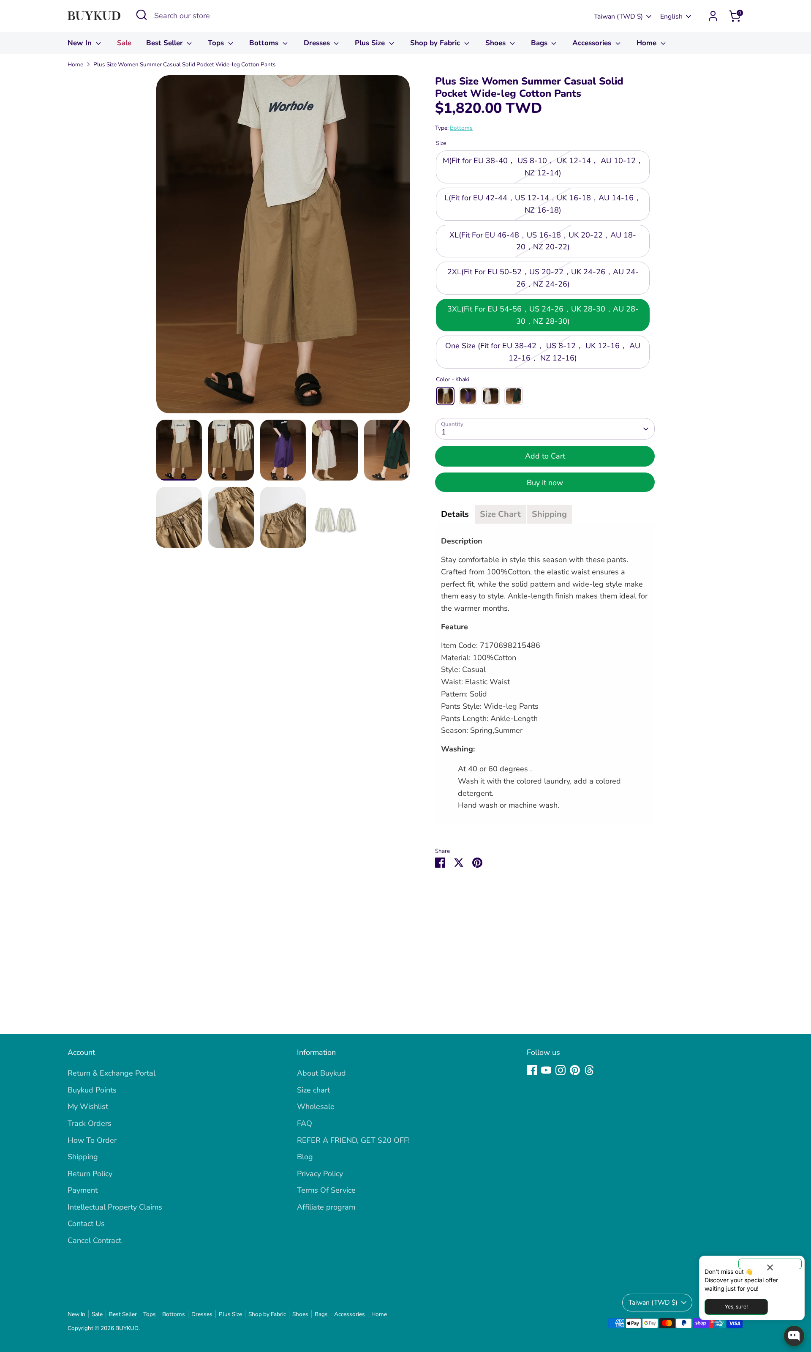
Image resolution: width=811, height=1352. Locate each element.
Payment (83, 1190)
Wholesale (316, 1106)
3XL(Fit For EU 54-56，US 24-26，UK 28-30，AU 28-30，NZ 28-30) (543, 315)
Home (648, 43)
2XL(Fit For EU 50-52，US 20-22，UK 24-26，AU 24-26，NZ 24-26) (543, 278)
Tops (217, 43)
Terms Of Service (326, 1190)
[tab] (455, 514)
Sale (124, 43)
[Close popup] (770, 1264)
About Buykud (321, 1073)
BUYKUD (127, 1328)
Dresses (318, 43)
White (491, 396)
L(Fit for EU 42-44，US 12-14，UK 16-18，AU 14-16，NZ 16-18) (542, 204)
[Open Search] (141, 14)
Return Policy (90, 1174)
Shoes (496, 43)
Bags (540, 43)
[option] (283, 247)
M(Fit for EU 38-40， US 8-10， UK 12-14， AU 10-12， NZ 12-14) (543, 167)
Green (513, 396)
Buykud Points (92, 1090)
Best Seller (165, 43)
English (671, 16)
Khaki (445, 396)
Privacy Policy (320, 1174)
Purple (468, 396)
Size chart (313, 1090)
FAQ (304, 1123)
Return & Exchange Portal (111, 1073)
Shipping (83, 1157)
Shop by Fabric (436, 43)
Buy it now (545, 483)
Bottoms (264, 43)
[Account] (713, 16)
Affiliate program (326, 1207)
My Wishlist (88, 1106)
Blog (305, 1157)
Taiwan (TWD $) (618, 16)
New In (81, 43)
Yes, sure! (736, 1306)
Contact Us (86, 1223)
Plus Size (371, 43)
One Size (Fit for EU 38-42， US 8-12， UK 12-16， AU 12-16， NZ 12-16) (542, 352)
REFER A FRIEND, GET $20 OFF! (353, 1140)
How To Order (92, 1140)
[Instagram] (560, 1070)
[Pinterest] (575, 1070)
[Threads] (589, 1070)
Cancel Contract (94, 1240)
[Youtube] (546, 1070)
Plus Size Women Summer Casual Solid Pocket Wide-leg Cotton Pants (184, 64)
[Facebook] (532, 1070)
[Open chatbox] (794, 1336)
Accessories (592, 43)
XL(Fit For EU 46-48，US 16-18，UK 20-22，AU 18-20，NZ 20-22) (542, 241)
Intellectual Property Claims (115, 1207)
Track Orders (90, 1123)
